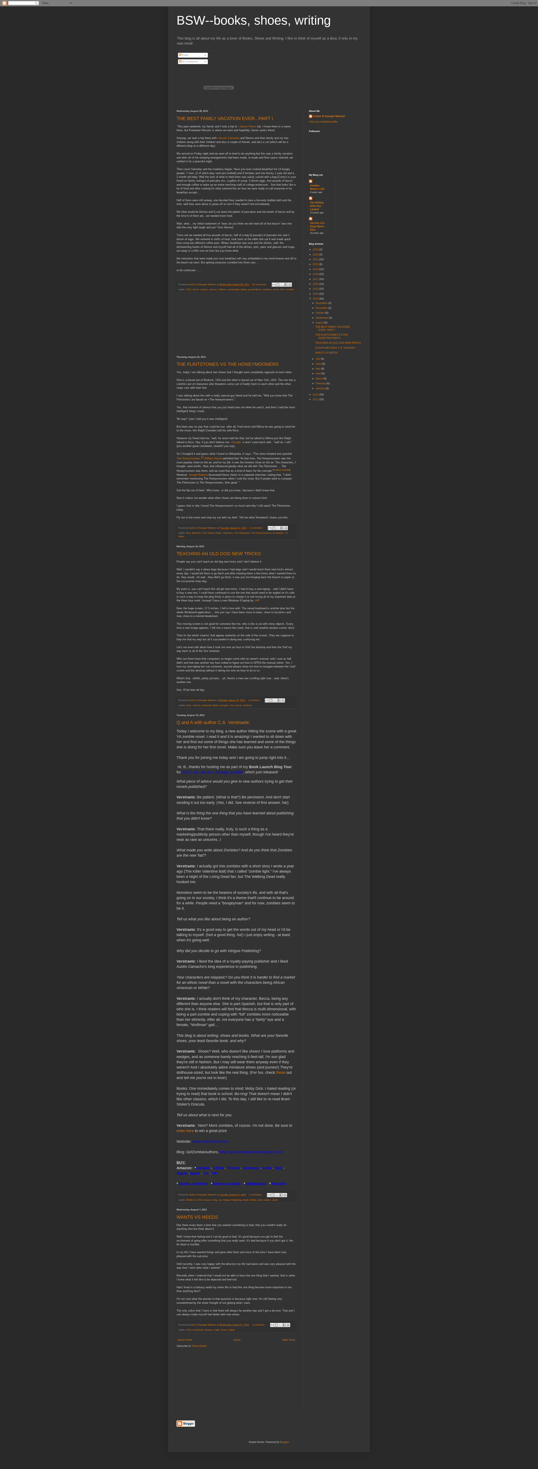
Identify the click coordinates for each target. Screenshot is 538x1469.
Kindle (246, 1200)
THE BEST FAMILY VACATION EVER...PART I (225, 118)
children (222, 289)
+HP (257, 600)
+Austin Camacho (228, 138)
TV (286, 533)
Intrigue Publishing (232, 1200)
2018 (316, 274)
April (319, 373)
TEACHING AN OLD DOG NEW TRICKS (219, 553)
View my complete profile (323, 121)
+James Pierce (247, 126)
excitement (198, 1330)
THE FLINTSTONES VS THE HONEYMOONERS (228, 364)
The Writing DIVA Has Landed (316, 206)
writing (231, 1330)
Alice (188, 533)
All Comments (189, 61)
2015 (316, 288)
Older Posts (288, 1339)
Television (228, 533)
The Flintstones (242, 533)
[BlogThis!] (278, 285)
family (243, 289)
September (322, 317)
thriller (253, 1200)
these (280, 1072)
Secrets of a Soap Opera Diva (317, 226)
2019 (316, 269)
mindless (267, 289)
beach (196, 289)
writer (260, 1200)
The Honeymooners (188, 458)
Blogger (284, 1442)
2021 (316, 259)
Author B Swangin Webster (329, 116)
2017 (316, 279)
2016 (316, 284)
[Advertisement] (236, 324)
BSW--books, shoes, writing (254, 20)
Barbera (196, 533)
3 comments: (256, 1194)
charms (213, 289)
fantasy (208, 1330)
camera (204, 289)
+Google (236, 442)
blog (215, 1200)
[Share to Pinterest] (290, 285)
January (321, 388)
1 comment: (254, 700)
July (318, 358)
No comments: (260, 284)
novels (238, 705)
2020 (316, 264)
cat (220, 1200)
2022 (316, 254)
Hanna (211, 533)
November (322, 307)
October (320, 312)
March (319, 378)
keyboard (206, 705)
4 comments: (257, 528)
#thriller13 (191, 1200)
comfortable (233, 289)
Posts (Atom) (199, 1346)
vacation (290, 289)
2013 (188, 289)
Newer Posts (185, 1339)
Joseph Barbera (198, 474)
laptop (215, 705)
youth (275, 1200)
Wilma (181, 536)
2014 (199, 1200)
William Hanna (213, 458)
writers (267, 1200)
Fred (204, 533)
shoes (224, 1330)
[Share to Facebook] (286, 285)
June (319, 363)
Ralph (219, 533)
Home (237, 1339)
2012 (316, 394)
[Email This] (274, 285)
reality (216, 1330)
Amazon (207, 1200)
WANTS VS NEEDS (197, 1217)
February (321, 383)
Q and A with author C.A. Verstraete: (213, 722)
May (318, 368)
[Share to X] (282, 285)
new (232, 705)
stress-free (278, 289)
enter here (185, 1131)
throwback (278, 533)
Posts (184, 55)
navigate (224, 705)
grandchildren (254, 289)
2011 (316, 399)
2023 (316, 249)
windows (247, 705)
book (188, 705)
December (322, 303)
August (320, 322)
